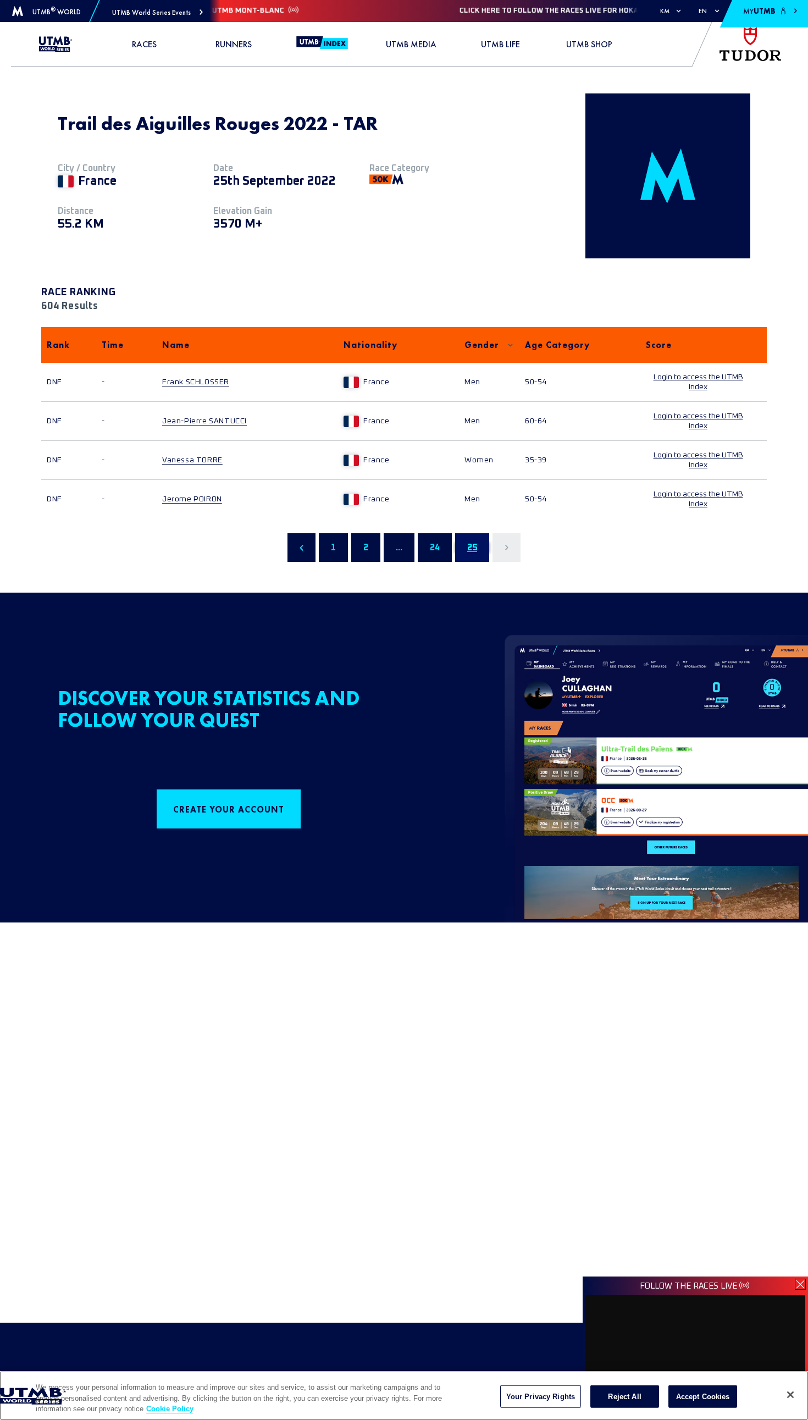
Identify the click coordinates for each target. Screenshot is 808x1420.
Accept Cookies (703, 1396)
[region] (404, 1395)
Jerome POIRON (192, 499)
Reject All (624, 1396)
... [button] (399, 547)
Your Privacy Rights (540, 1396)
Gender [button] (481, 345)
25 (472, 547)
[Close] (790, 1395)
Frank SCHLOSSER (195, 382)
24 (435, 547)
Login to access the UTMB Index (698, 382)
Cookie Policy (169, 1409)
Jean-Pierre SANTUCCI (204, 421)
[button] (157, 12)
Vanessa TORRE (192, 460)
